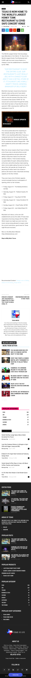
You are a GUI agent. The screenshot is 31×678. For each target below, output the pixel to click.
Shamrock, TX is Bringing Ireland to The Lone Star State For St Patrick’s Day (19, 370)
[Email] (18, 30)
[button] (2, 2)
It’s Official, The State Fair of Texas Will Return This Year (19, 500)
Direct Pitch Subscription (19, 645)
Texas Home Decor (8, 617)
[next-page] (5, 400)
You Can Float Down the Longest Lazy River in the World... (19, 492)
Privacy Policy (18, 647)
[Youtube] (26, 669)
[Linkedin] (13, 669)
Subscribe (15, 675)
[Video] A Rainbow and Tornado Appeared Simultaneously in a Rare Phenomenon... (19, 508)
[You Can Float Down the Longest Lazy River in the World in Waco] (6, 493)
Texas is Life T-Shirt (8, 575)
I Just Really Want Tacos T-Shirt (11, 568)
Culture (8, 6)
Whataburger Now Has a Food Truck (22, 298)
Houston (5, 529)
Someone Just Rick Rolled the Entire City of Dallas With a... (19, 548)
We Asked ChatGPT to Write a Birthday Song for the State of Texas (20, 377)
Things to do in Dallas (22, 280)
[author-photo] (16, 318)
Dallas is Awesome (20, 658)
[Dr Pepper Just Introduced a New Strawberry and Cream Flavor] (6, 393)
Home (3, 6)
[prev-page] (3, 400)
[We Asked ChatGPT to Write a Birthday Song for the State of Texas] (6, 378)
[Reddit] (17, 669)
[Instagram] (8, 669)
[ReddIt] (14, 30)
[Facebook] (3, 30)
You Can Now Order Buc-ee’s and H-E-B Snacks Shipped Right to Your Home (19, 352)
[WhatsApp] (22, 30)
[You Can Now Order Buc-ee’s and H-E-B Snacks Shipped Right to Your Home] (6, 352)
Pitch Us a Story (8, 645)
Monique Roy (5, 439)
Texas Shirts (17, 282)
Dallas (5, 527)
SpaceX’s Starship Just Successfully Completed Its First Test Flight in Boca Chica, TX (8, 300)
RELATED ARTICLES (9, 343)
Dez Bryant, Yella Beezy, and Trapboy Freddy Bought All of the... (20, 556)
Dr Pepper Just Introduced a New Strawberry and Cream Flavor (20, 393)
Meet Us (11, 647)
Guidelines (5, 647)
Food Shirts (6, 619)
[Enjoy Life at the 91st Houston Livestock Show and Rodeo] (6, 386)
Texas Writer (6, 26)
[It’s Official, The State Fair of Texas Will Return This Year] (6, 501)
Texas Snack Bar (9, 658)
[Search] (28, 2)
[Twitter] (7, 30)
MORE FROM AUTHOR (10, 346)
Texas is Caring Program (17, 650)
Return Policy (12, 648)
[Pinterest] (11, 30)
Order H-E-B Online (7, 282)
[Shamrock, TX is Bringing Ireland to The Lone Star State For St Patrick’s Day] (6, 370)
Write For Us (21, 652)
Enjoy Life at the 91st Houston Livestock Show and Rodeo (20, 385)
